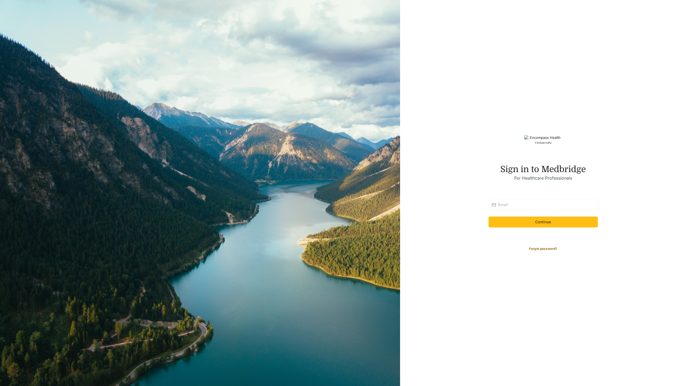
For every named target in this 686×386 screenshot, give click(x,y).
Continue (543, 222)
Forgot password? (543, 249)
